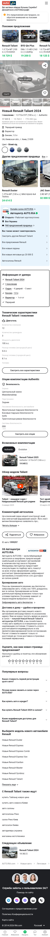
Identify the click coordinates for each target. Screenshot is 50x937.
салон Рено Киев (10, 819)
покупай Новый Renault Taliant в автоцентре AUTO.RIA (22, 619)
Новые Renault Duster (12, 740)
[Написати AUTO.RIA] (33, 900)
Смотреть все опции (25, 434)
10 (41, 663)
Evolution (23, 449)
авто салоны (8, 808)
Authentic (8, 449)
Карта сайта (8, 920)
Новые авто (26, 863)
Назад (8, 65)
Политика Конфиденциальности (17, 914)
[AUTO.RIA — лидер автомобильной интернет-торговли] (9, 3)
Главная (5, 935)
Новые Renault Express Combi (16, 751)
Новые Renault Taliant (12, 779)
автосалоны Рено (10, 814)
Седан (8, 288)
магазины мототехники (13, 836)
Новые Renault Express (12, 745)
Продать (25, 935)
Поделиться (15, 535)
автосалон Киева (10, 825)
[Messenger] (17, 900)
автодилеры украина (12, 830)
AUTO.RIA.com (8, 863)
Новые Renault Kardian (12, 762)
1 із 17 (6, 94)
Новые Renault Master (12, 768)
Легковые (41, 863)
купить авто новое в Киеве (15, 803)
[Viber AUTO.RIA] (25, 900)
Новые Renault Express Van (14, 756)
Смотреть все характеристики (25, 370)
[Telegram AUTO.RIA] (9, 900)
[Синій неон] (12, 150)
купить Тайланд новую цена (15, 797)
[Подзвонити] (41, 900)
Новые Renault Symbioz (13, 773)
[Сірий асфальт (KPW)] (19, 150)
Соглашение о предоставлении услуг (19, 909)
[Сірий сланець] (26, 150)
